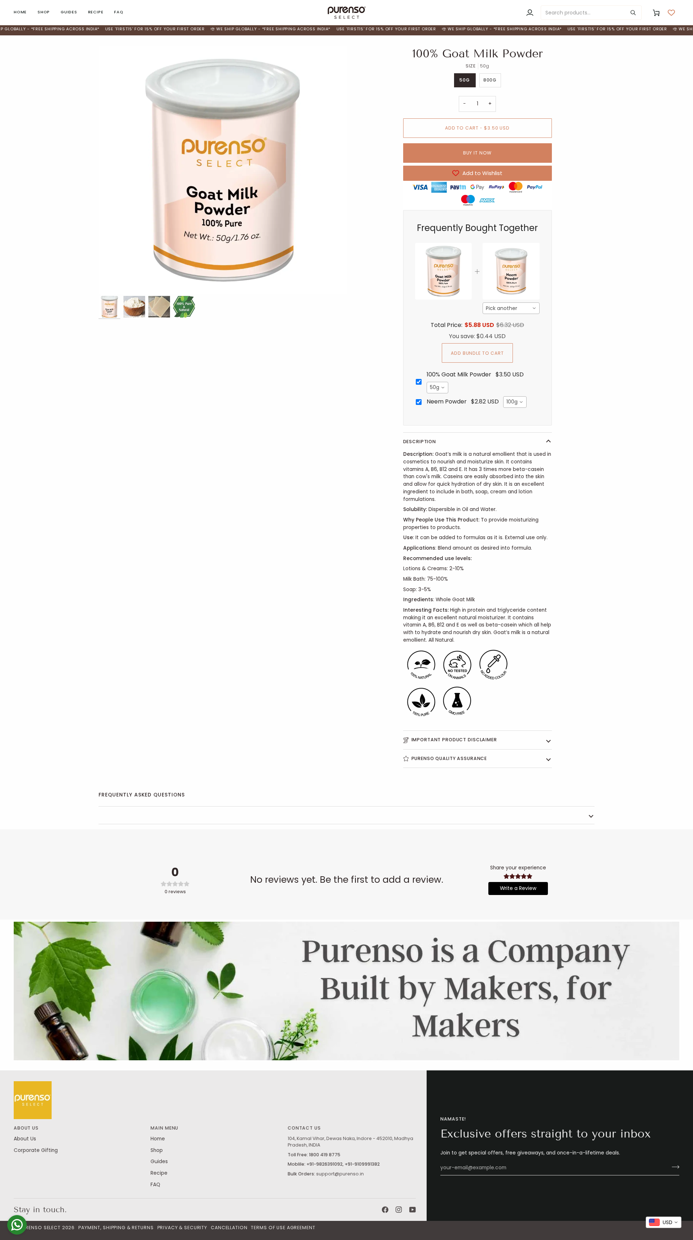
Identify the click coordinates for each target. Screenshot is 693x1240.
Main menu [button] (164, 1128)
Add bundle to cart (477, 353)
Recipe (159, 1173)
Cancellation (229, 1227)
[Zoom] (222, 170)
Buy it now (477, 153)
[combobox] (511, 308)
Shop (157, 1150)
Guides (159, 1161)
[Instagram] (399, 1209)
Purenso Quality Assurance (449, 758)
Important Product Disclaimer (454, 740)
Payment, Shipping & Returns (115, 1227)
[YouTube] (412, 1209)
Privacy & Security (182, 1227)
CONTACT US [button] (304, 1128)
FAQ (155, 1184)
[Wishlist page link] (671, 12)
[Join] (673, 1167)
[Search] (633, 12)
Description (419, 441)
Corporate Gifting (36, 1150)
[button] (43, 12)
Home (158, 1138)
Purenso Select (40, 1227)
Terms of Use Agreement (283, 1227)
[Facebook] (385, 1209)
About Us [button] (26, 1128)
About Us (25, 1138)
